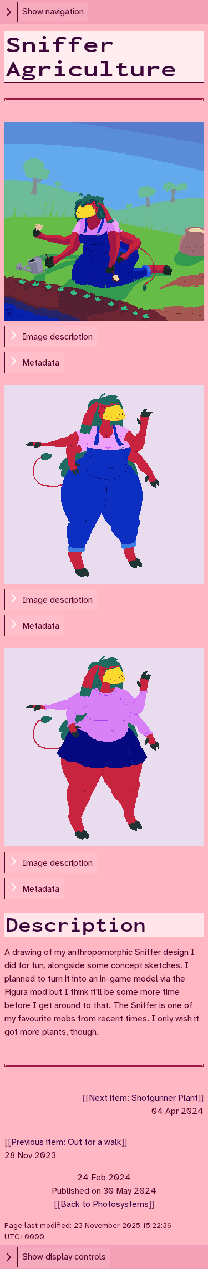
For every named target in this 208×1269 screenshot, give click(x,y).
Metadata (40, 363)
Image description (57, 337)
